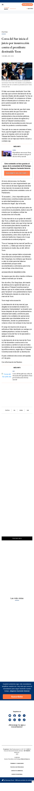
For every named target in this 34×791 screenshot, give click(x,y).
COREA (21, 410)
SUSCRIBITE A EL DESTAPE (16, 173)
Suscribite (17, 696)
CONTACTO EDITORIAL (17, 774)
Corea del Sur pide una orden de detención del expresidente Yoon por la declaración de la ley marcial (22, 376)
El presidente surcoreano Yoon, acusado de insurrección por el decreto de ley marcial (22, 154)
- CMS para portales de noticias (18, 780)
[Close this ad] (33, 781)
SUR (28, 410)
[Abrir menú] (2, 4)
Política (7, 410)
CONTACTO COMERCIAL (17, 770)
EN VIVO (30, 8)
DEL (14, 410)
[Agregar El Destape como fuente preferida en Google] (17, 59)
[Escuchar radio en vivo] (2, 8)
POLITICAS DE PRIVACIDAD (17, 767)
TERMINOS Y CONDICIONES (17, 763)
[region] (17, 25)
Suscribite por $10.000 (27, 4)
